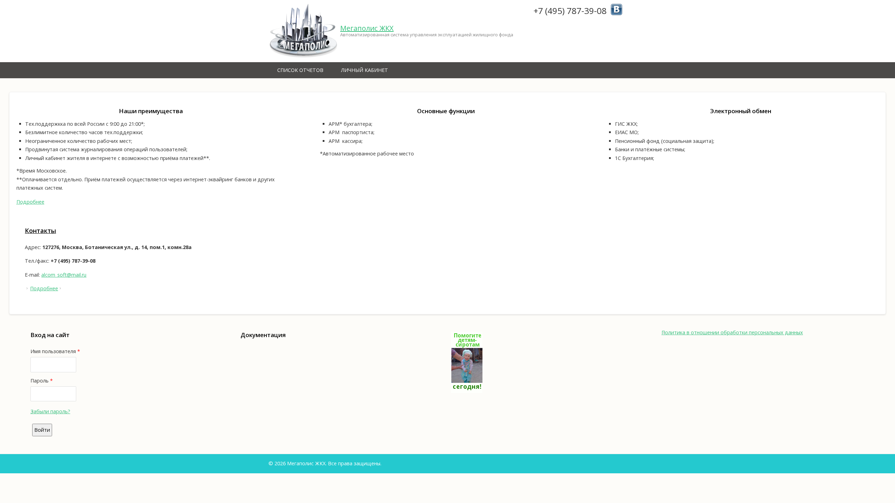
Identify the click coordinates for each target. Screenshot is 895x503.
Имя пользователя (55, 351)
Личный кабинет (364, 70)
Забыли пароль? (50, 411)
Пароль (41, 380)
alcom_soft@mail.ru (63, 274)
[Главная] (303, 31)
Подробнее (30, 201)
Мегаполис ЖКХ (367, 28)
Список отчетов (300, 70)
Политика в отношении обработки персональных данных (732, 332)
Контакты (40, 230)
